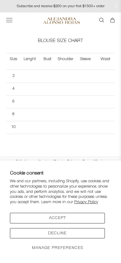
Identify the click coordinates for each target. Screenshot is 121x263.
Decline (57, 233)
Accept (57, 218)
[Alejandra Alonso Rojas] (61, 21)
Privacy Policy (86, 202)
